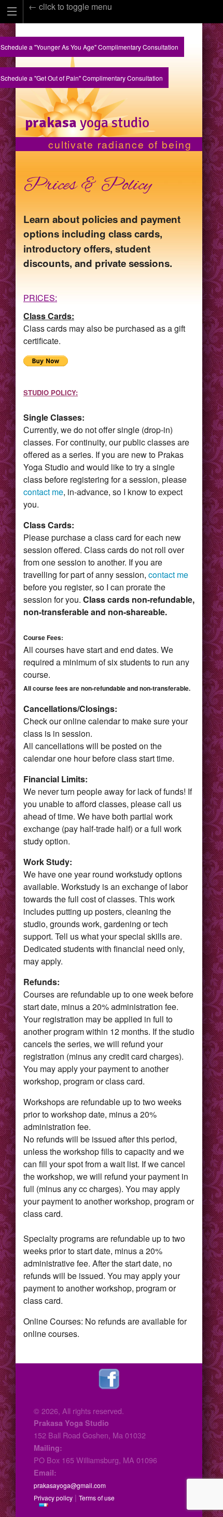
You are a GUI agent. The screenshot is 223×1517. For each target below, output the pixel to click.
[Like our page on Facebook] (109, 1377)
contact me (43, 492)
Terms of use (97, 1497)
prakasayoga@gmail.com (70, 1485)
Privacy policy (53, 1497)
